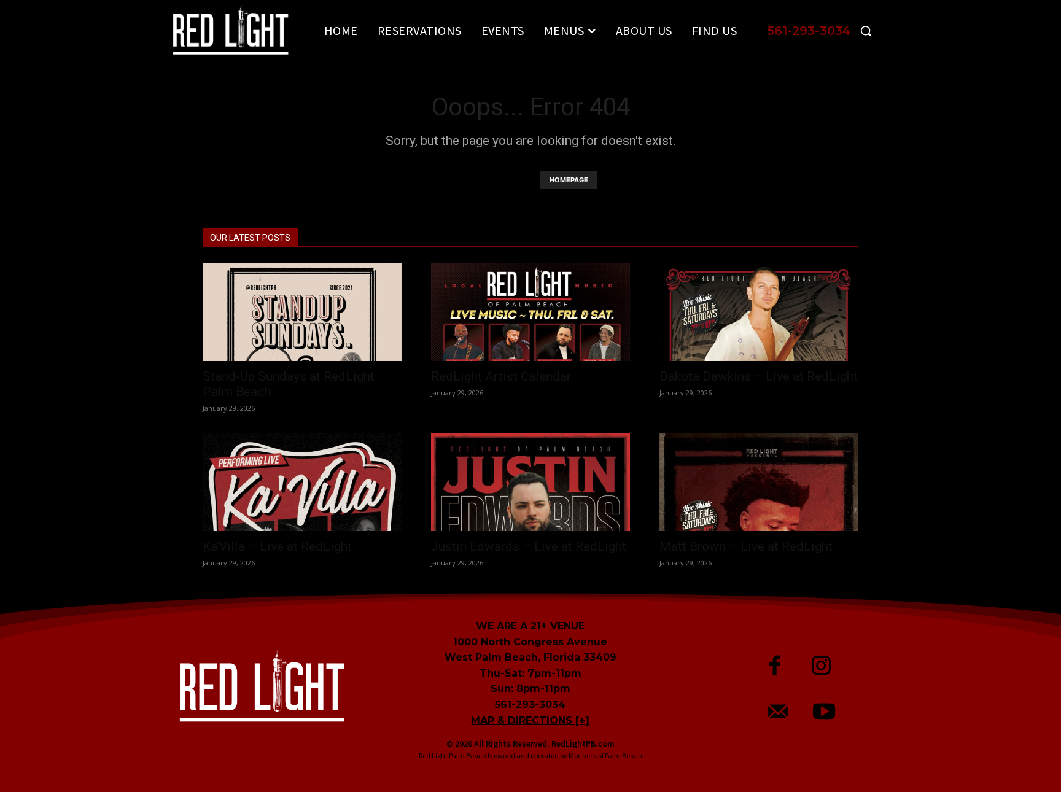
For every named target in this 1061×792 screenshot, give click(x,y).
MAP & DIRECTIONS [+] (530, 720)
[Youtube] (824, 713)
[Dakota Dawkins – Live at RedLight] (758, 312)
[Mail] (778, 713)
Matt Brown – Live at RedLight (746, 546)
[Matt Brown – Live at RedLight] (758, 482)
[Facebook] (775, 667)
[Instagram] (821, 667)
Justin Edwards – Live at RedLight (528, 546)
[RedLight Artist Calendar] (530, 312)
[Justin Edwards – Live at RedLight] (530, 482)
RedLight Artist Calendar (501, 376)
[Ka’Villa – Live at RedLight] (302, 482)
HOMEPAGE (569, 180)
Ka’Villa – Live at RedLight (277, 546)
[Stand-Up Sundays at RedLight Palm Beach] (302, 312)
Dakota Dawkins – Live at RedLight (758, 376)
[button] (824, 30)
